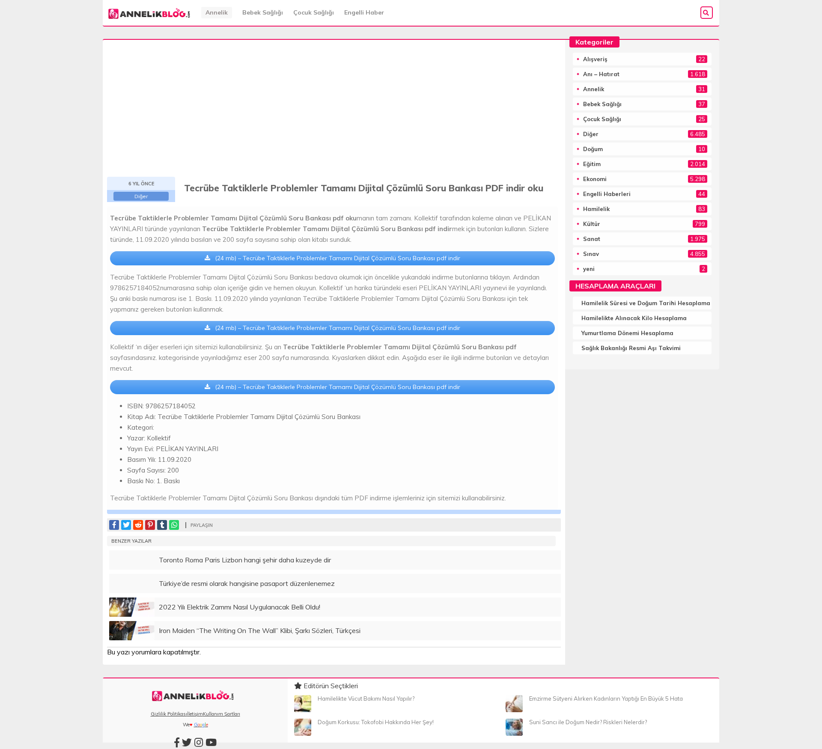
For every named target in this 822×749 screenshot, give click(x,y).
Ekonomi (595, 178)
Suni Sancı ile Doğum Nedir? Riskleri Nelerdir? (588, 722)
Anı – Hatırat (601, 74)
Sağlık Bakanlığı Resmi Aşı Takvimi (631, 348)
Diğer (141, 196)
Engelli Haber (364, 12)
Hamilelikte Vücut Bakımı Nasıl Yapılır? (366, 698)
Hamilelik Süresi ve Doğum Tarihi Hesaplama (645, 303)
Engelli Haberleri (607, 193)
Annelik (217, 12)
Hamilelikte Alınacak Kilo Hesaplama (634, 318)
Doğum (593, 149)
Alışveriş (595, 59)
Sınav (591, 253)
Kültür (591, 223)
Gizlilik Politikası (169, 714)
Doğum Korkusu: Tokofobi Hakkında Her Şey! (376, 722)
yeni (589, 268)
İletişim (195, 714)
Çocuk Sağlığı (313, 12)
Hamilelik (596, 208)
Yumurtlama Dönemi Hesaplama (627, 333)
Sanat (591, 238)
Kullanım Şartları (221, 714)
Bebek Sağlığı (262, 12)
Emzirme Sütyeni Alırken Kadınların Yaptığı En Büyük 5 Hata (606, 698)
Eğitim (592, 163)
